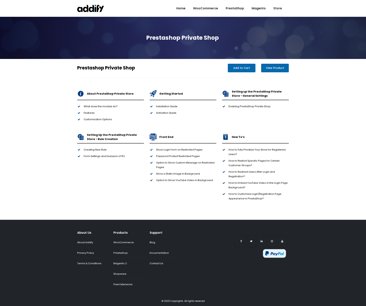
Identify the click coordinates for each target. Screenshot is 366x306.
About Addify (85, 242)
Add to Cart (241, 68)
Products (120, 232)
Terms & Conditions (89, 263)
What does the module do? (101, 106)
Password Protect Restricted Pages (178, 156)
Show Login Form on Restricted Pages (179, 149)
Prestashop (120, 253)
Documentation (159, 253)
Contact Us (156, 263)
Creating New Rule (95, 149)
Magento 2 (120, 263)
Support (156, 232)
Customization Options (98, 119)
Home (180, 8)
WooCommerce (205, 8)
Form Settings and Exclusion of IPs (104, 156)
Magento (259, 8)
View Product (275, 68)
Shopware (119, 274)
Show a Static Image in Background (178, 174)
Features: (90, 113)
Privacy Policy (85, 253)
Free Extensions (122, 284)
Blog (152, 242)
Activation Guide (166, 113)
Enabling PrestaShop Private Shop (249, 106)
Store (277, 8)
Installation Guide (166, 106)
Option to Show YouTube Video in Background (184, 180)
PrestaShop (235, 8)
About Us (84, 232)
